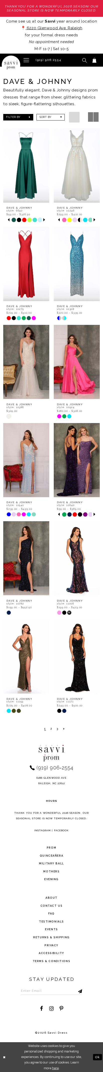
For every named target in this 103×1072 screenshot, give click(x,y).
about (52, 897)
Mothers (51, 871)
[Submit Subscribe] (74, 991)
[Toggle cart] (94, 60)
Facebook (61, 830)
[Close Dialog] (4, 1057)
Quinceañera (51, 855)
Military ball (51, 863)
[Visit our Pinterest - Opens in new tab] (61, 1008)
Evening (51, 879)
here (55, 1068)
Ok (97, 1057)
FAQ (51, 913)
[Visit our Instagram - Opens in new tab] (51, 1008)
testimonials (51, 921)
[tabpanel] (13, 220)
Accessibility (51, 953)
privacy (51, 945)
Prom (51, 847)
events (51, 929)
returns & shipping (51, 937)
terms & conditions (51, 961)
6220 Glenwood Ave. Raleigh (54, 28)
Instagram (42, 830)
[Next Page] (64, 729)
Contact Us (51, 905)
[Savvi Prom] (11, 65)
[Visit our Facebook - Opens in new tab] (41, 1008)
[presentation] (26, 165)
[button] (26, 60)
